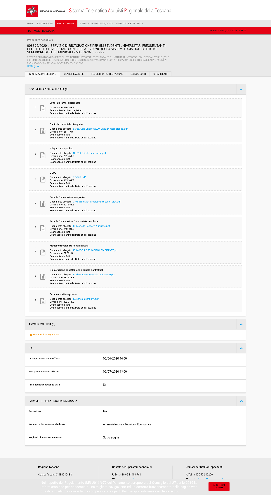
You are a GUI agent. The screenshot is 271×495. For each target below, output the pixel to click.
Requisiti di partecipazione (107, 74)
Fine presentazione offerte (44, 371)
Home (30, 23)
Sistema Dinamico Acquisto (96, 23)
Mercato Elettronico (129, 23)
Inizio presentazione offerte (44, 358)
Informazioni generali (42, 74)
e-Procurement (66, 23)
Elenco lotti (138, 74)
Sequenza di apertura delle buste (47, 424)
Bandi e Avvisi (45, 23)
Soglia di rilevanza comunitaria (45, 437)
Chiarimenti (160, 74)
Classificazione (74, 74)
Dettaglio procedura (41, 30)
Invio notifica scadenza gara (44, 384)
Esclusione (35, 411)
